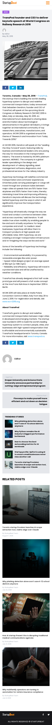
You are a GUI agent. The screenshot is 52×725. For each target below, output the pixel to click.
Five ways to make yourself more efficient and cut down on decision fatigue (29, 401)
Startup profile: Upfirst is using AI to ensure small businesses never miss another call (30, 454)
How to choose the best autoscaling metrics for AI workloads (27, 444)
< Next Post (8, 377)
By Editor (6, 34)
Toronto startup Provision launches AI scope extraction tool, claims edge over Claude (30, 464)
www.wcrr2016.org (11, 301)
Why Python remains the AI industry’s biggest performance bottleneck (30, 434)
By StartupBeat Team (10, 533)
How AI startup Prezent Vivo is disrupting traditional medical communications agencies (25, 636)
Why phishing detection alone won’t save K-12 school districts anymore (29, 423)
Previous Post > (42, 395)
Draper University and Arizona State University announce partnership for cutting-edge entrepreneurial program (25, 383)
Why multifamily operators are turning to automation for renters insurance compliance (22, 690)
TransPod (42, 95)
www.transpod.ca (36, 336)
